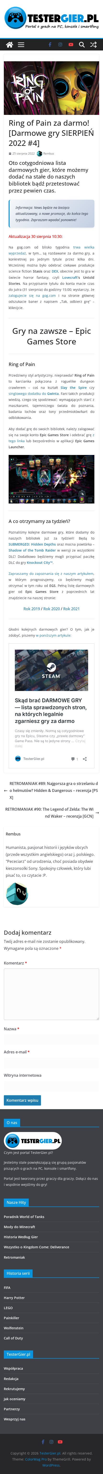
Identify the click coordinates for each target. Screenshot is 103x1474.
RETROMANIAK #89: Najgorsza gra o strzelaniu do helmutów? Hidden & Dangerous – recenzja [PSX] (54, 790)
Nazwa (11, 1029)
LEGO (8, 1308)
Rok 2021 (71, 608)
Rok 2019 (31, 608)
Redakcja (11, 1378)
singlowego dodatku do (34, 393)
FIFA (7, 1287)
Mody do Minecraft (19, 1227)
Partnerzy (12, 1409)
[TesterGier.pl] (9, 44)
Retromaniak (14, 1257)
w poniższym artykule (53, 635)
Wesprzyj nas (14, 1419)
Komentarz (15, 963)
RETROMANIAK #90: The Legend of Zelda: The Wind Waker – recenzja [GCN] (49, 813)
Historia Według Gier (21, 1237)
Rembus (48, 153)
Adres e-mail (17, 1052)
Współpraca (13, 1368)
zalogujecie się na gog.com (32, 295)
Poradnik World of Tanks (24, 1216)
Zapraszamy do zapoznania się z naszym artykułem (51, 573)
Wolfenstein (13, 1328)
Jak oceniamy (14, 1399)
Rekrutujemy (14, 1389)
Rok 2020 (51, 608)
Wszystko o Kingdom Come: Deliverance (36, 1247)
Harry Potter (14, 1297)
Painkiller (11, 1318)
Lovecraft (70, 277)
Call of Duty (13, 1338)
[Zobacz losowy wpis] (93, 44)
